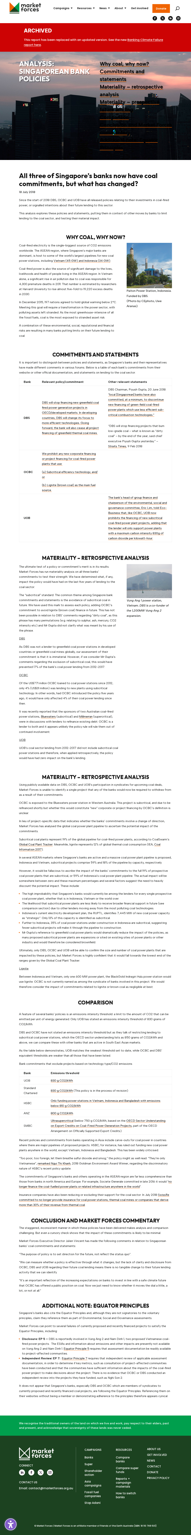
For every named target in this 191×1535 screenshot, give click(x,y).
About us (154, 1449)
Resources (84, 8)
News (103, 8)
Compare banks (123, 1459)
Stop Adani (92, 1503)
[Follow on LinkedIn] (170, 18)
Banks (88, 1457)
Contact (154, 1466)
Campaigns (61, 8)
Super (88, 1464)
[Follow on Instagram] (178, 18)
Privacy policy (158, 1478)
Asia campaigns (92, 1483)
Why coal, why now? (124, 64)
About (119, 8)
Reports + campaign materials (123, 1483)
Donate (161, 8)
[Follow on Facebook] (155, 18)
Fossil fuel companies (92, 1494)
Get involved (139, 8)
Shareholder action (93, 1473)
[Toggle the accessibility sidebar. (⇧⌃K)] (11, 1524)
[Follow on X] (162, 18)
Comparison (114, 117)
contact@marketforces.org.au (51, 1488)
